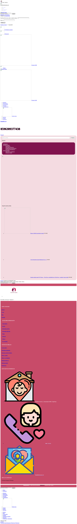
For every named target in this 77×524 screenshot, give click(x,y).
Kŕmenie (5, 144)
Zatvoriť (2, 134)
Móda (3, 333)
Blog (2, 314)
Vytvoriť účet (7, 15)
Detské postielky (10, 149)
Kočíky (3, 326)
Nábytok (4, 336)
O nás (3, 312)
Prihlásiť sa (3, 22)
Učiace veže (9, 152)
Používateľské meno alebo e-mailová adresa (9, 18)
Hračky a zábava (10, 151)
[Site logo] (3, 12)
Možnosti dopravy (5, 360)
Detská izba (6, 145)
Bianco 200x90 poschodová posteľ (37, 233)
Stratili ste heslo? (3, 24)
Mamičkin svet (3, 121)
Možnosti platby (5, 363)
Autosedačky (4, 323)
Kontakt (3, 317)
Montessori (6, 150)
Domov (2, 280)
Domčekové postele (11, 148)
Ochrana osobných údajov (7, 352)
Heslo (1, 20)
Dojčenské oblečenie (6, 331)
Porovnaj (4, 517)
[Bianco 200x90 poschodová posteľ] (17, 233)
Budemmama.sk (26, 485)
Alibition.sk (42, 485)
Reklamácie (4, 365)
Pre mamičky (5, 341)
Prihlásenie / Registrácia (7, 518)
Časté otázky (4, 347)
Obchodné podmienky (6, 350)
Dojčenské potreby (6, 328)
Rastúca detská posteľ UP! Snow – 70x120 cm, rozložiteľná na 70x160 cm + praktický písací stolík (49, 277)
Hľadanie (72, 137)
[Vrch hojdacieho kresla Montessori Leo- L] (17, 259)
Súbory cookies (5, 355)
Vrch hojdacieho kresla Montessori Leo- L (38, 259)
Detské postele (10, 147)
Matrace (8, 146)
